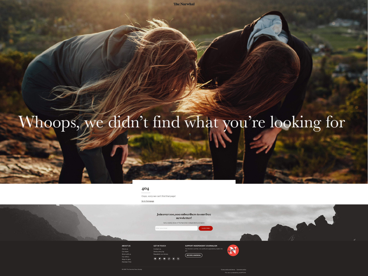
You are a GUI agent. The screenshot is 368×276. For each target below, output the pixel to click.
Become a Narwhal (194, 255)
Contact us (157, 249)
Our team (125, 251)
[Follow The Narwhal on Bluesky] (156, 258)
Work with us (126, 254)
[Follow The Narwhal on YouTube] (165, 258)
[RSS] (179, 258)
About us (125, 249)
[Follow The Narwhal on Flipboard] (160, 258)
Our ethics (125, 257)
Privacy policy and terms (228, 269)
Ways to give (126, 259)
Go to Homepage (148, 201)
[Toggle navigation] (4, 4)
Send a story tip (159, 251)
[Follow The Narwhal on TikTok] (169, 258)
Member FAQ (126, 262)
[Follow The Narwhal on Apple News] (174, 258)
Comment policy (241, 269)
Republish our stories (161, 254)
